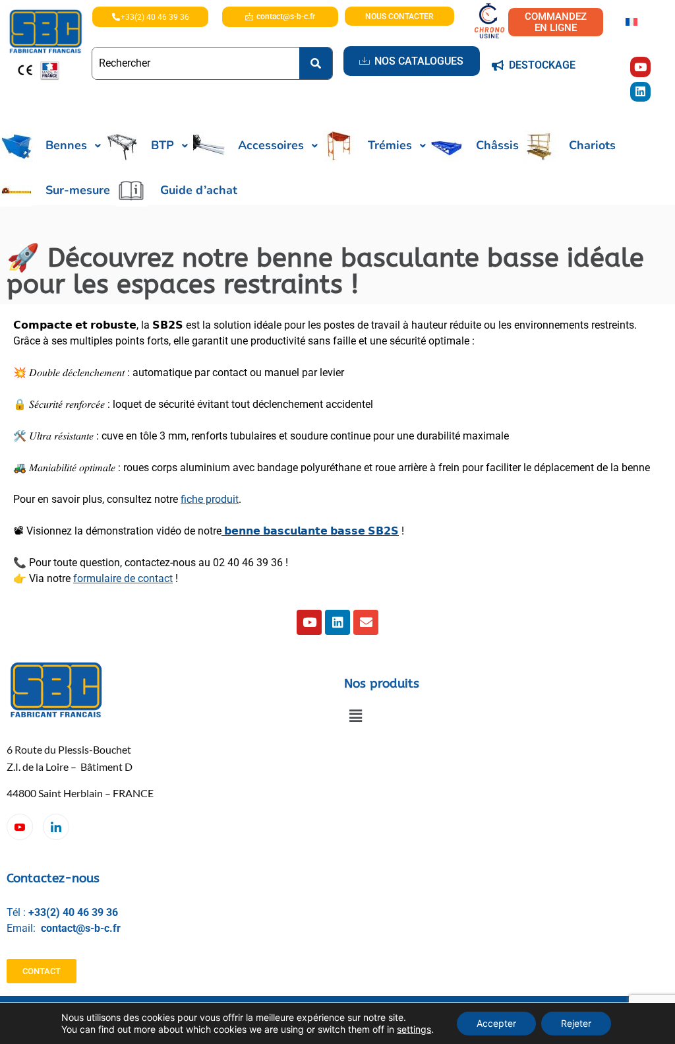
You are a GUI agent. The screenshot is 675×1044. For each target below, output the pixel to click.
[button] (355, 716)
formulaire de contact (123, 578)
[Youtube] (640, 67)
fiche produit (210, 499)
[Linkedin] (640, 92)
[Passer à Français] (631, 21)
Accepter (496, 1023)
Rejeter (576, 1023)
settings (414, 1029)
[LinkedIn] (56, 827)
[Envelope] (365, 622)
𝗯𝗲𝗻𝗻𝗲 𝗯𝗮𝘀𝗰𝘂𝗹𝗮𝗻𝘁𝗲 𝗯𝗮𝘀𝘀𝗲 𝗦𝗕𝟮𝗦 (310, 531)
